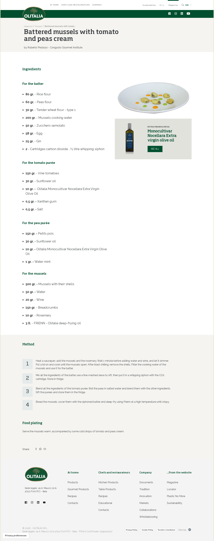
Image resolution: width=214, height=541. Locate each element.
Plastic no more (176, 496)
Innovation (145, 496)
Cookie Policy (147, 530)
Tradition (144, 489)
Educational (105, 503)
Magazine (173, 5)
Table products (107, 489)
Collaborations (147, 509)
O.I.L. (162, 5)
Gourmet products (78, 489)
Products (73, 482)
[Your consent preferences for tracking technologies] (16, 535)
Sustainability (149, 5)
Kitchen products (108, 482)
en (187, 5)
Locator (171, 489)
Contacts (73, 503)
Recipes (72, 496)
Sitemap (182, 530)
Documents (146, 482)
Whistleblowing (148, 516)
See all (155, 149)
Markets (144, 503)
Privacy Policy (131, 530)
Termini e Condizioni (166, 530)
